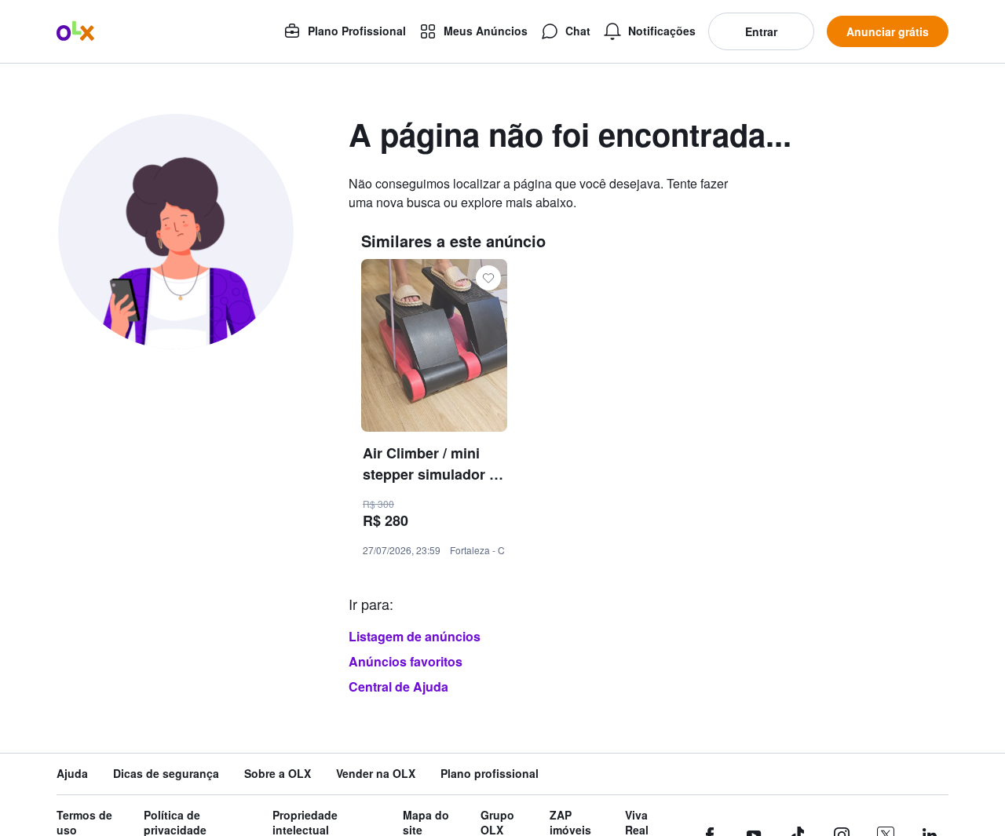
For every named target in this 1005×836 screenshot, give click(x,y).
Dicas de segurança (166, 773)
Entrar (761, 31)
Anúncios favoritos (405, 661)
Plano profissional (489, 773)
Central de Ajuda (398, 686)
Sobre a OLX (277, 773)
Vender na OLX (375, 773)
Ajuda (72, 773)
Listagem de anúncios (415, 636)
